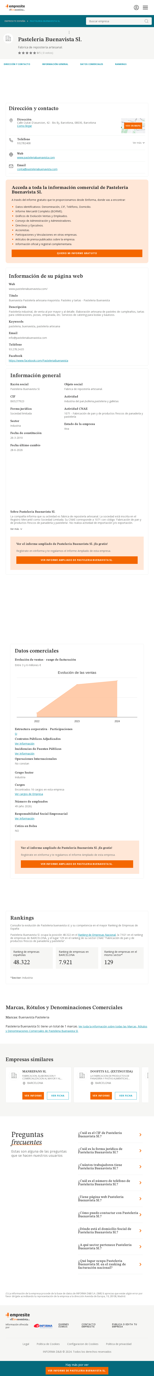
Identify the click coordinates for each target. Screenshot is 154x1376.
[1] (20, 52)
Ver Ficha (57, 1095)
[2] (24, 52)
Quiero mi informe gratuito (77, 253)
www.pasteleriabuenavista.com (36, 157)
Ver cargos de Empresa (29, 794)
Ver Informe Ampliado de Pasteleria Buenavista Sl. (77, 560)
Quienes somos (63, 1325)
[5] (35, 52)
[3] (27, 52)
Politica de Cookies (48, 1344)
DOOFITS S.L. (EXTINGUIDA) (111, 1071)
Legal (26, 1344)
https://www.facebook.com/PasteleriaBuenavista (38, 360)
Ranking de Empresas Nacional (97, 935)
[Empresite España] (17, 8)
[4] (31, 52)
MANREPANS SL (34, 1071)
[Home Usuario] (136, 8)
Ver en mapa (133, 125)
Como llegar (24, 126)
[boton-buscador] (146, 21)
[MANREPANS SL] (14, 1075)
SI (16, 734)
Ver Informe (33, 1095)
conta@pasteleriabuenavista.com (37, 169)
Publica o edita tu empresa (124, 1325)
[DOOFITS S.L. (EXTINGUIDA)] (82, 1075)
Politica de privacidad (118, 1344)
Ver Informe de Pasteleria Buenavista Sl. (77, 1370)
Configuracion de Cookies (82, 1344)
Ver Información (24, 743)
